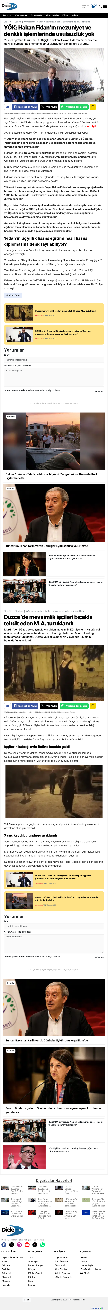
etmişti (91, 126)
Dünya (31, 1269)
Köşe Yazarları (21, 15)
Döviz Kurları (61, 1265)
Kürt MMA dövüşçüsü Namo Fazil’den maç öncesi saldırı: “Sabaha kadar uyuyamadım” (76, 583)
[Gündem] (54, 441)
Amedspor (33, 1261)
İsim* (7, 355)
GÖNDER (99, 391)
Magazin (6, 1281)
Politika (6, 1269)
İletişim (75, 15)
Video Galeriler (52, 15)
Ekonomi (6, 1277)
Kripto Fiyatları (62, 1273)
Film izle (6, 1284)
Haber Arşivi (87, 1265)
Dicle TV (7, 21)
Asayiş (5, 1261)
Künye (65, 15)
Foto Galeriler (37, 15)
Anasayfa (7, 15)
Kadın (31, 1281)
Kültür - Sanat (35, 1273)
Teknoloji (6, 1273)
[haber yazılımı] (97, 1307)
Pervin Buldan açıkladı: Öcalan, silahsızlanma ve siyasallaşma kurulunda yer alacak (72, 557)
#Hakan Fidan (13, 295)
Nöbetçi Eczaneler (64, 1277)
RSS (27, 1299)
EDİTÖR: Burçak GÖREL (41, 712)
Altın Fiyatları (61, 1269)
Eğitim (18, 21)
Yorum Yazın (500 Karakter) (17, 365)
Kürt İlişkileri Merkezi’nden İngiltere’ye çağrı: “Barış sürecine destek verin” (73, 1150)
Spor (30, 1257)
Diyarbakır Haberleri (12, 1257)
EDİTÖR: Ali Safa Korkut (68, 113)
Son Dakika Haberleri (91, 1269)
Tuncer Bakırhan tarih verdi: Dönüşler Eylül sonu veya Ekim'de (47, 546)
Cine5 (87, 1273)
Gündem (19, 611)
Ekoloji (31, 1284)
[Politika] (54, 512)
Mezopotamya (35, 1265)
